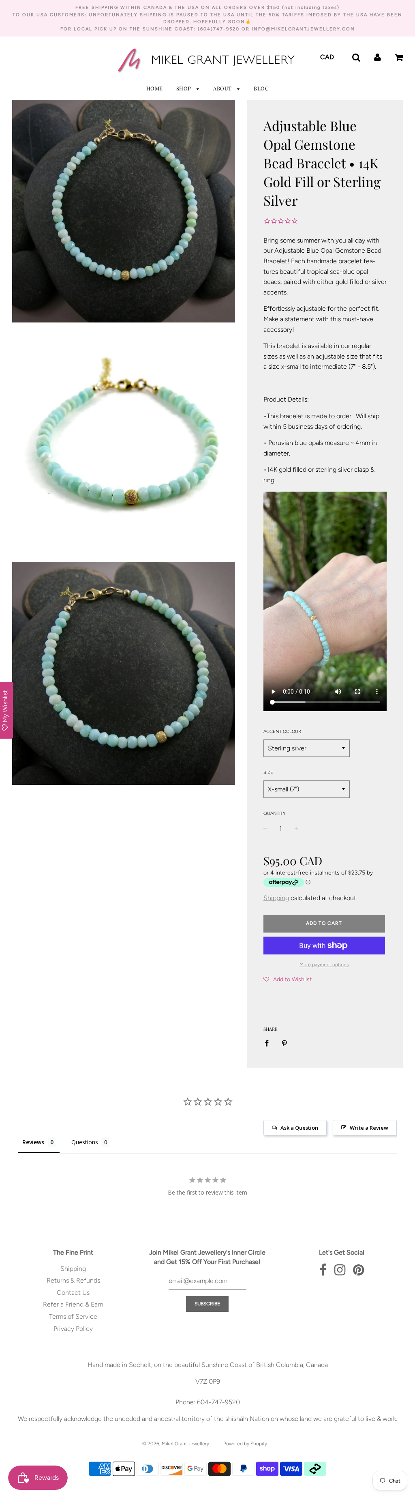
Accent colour (282, 731)
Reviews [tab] (33, 1142)
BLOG (261, 88)
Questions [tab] (84, 1142)
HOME (154, 88)
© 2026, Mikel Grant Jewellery (175, 1443)
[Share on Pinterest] (284, 1042)
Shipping (276, 898)
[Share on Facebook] (269, 1042)
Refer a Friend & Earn (73, 1304)
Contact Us (73, 1292)
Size (268, 772)
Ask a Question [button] (299, 1127)
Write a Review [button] (369, 1127)
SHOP (184, 88)
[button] (287, 979)
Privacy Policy (73, 1329)
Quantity (274, 813)
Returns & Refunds (73, 1280)
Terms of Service (73, 1316)
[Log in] (377, 56)
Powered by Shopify (245, 1443)
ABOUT (223, 88)
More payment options (324, 964)
